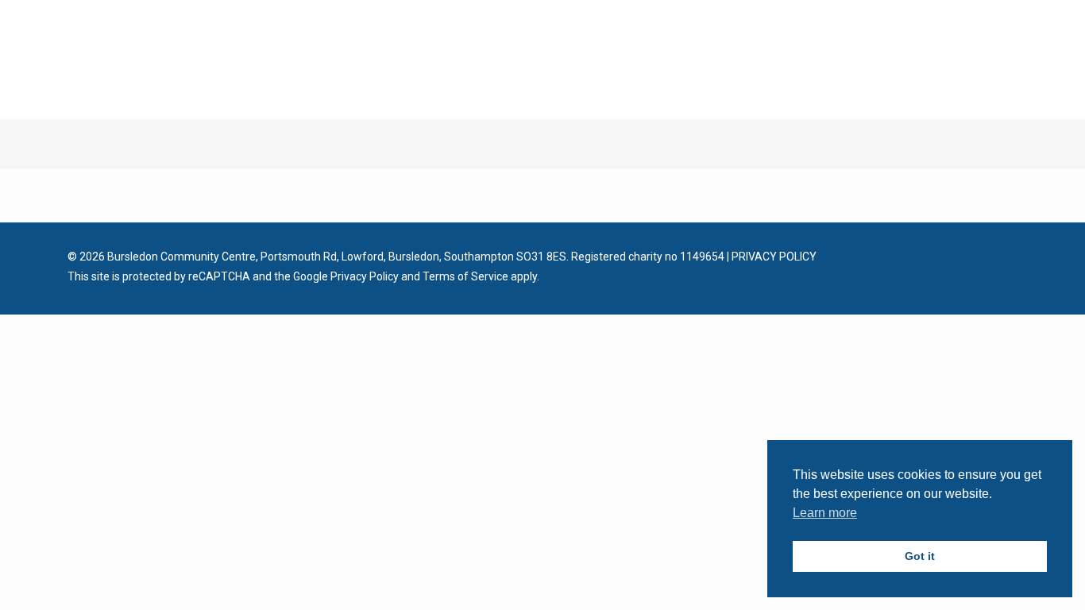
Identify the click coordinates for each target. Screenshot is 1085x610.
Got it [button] (920, 556)
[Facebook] (960, 256)
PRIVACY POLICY (774, 256)
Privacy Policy (364, 276)
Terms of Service (465, 276)
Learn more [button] (825, 512)
